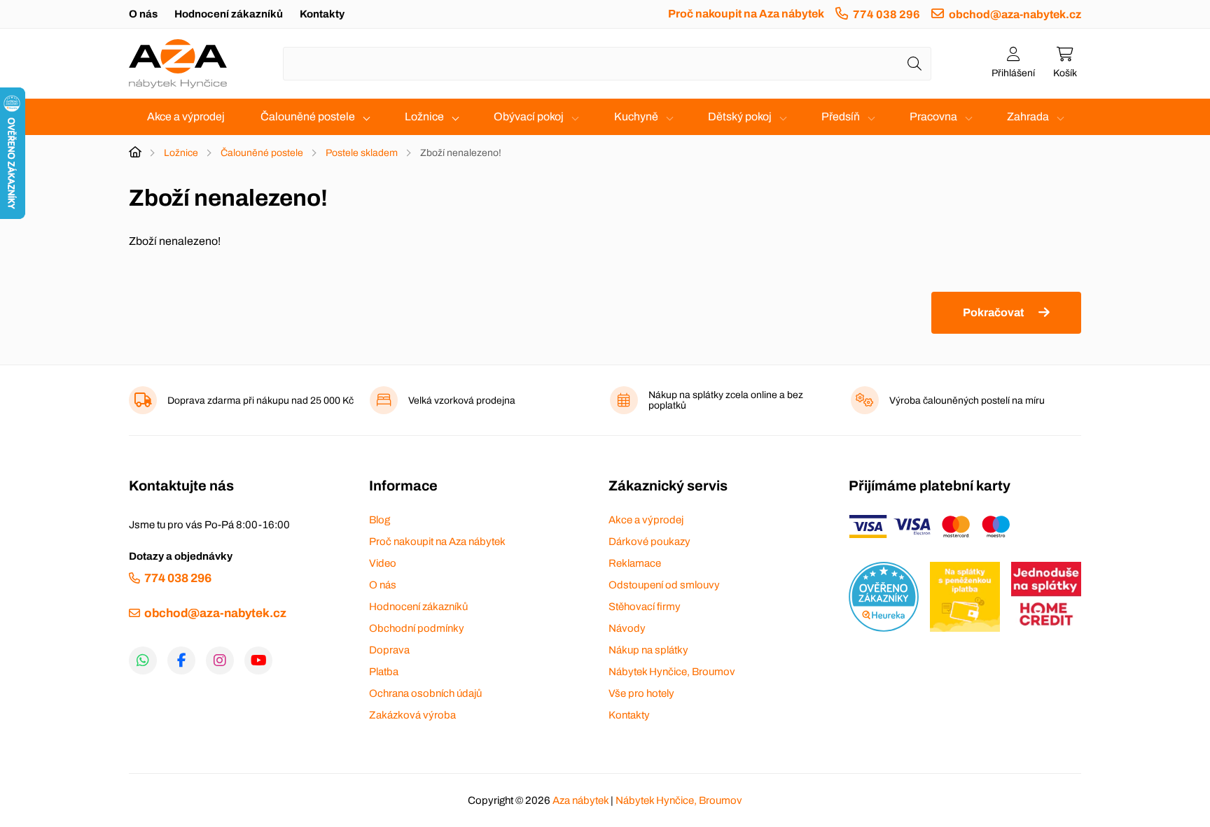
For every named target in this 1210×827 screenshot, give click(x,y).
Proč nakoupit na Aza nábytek (746, 14)
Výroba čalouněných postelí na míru (967, 400)
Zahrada (1028, 116)
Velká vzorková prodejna (461, 400)
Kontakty (322, 14)
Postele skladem (362, 153)
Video (382, 563)
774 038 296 (886, 14)
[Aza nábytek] (178, 64)
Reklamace (635, 563)
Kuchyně (636, 116)
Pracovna (933, 116)
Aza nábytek (580, 800)
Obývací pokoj (529, 116)
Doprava (389, 650)
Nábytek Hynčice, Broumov (672, 671)
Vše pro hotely (641, 693)
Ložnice (424, 116)
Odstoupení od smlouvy (664, 585)
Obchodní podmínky (416, 628)
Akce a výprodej (186, 116)
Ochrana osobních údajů (425, 693)
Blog (379, 519)
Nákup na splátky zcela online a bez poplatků (725, 400)
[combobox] (607, 63)
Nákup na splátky (648, 650)
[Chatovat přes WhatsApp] (143, 660)
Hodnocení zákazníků (228, 14)
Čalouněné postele (307, 116)
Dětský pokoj (740, 116)
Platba (383, 671)
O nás (143, 14)
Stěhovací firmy (645, 606)
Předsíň (840, 116)
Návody (627, 628)
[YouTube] (258, 660)
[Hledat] (914, 63)
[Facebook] (181, 660)
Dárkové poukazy (649, 541)
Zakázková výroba (412, 715)
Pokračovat (993, 312)
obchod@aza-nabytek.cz (1015, 14)
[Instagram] (220, 660)
